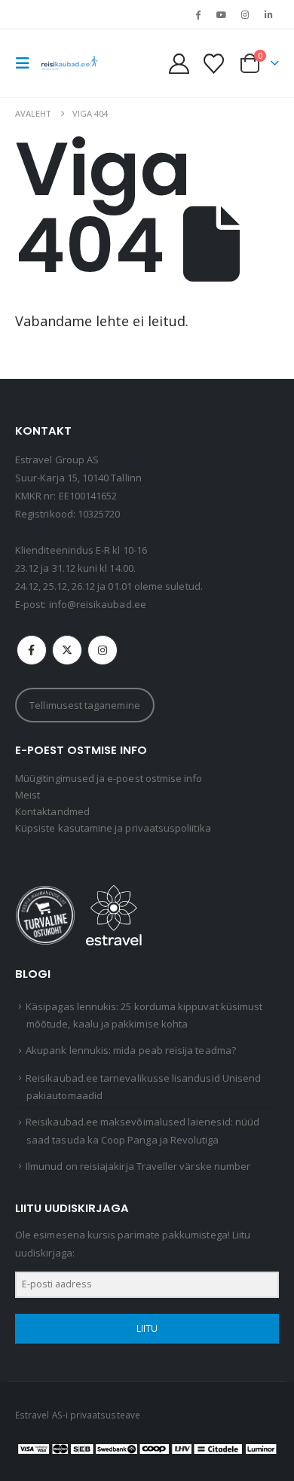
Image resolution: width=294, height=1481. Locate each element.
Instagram (102, 650)
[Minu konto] (179, 63)
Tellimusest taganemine (84, 705)
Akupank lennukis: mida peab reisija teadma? (131, 1050)
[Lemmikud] (213, 63)
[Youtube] (221, 14)
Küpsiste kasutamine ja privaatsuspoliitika (113, 828)
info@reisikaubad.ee (97, 604)
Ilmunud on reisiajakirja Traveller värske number (138, 1166)
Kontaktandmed (52, 811)
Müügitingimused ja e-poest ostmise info (109, 778)
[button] (27, 63)
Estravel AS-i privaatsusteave (77, 1415)
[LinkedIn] (268, 14)
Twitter (67, 650)
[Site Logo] (69, 63)
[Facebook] (197, 14)
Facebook (32, 650)
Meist (27, 795)
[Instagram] (245, 14)
